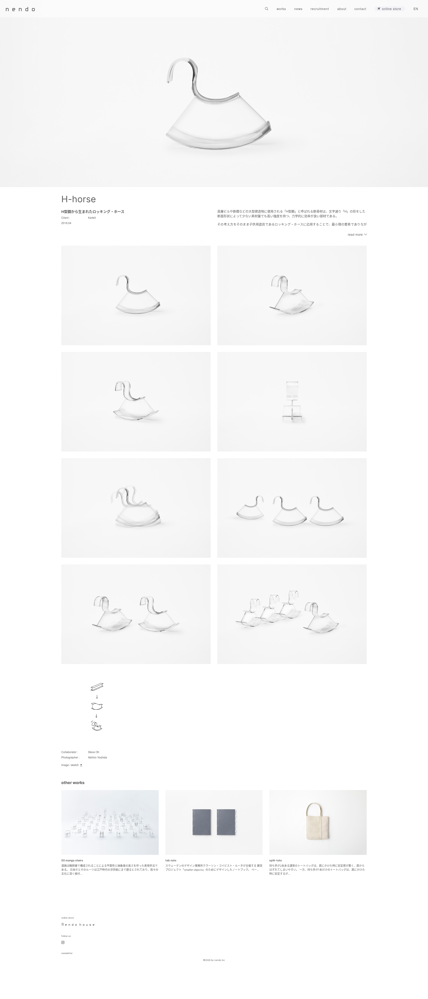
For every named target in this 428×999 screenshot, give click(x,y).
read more (355, 234)
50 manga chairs (72, 860)
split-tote (275, 860)
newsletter (67, 953)
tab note (170, 860)
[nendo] (20, 8)
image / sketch (70, 765)
